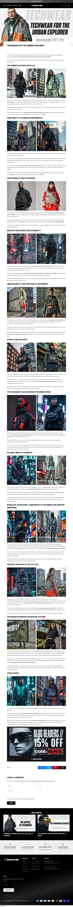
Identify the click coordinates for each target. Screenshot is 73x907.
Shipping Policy (36, 869)
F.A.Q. (24, 864)
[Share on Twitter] (48, 767)
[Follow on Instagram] (8, 896)
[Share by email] (62, 767)
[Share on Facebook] (41, 767)
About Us (25, 866)
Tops (4, 5)
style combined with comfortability (46, 608)
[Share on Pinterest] (55, 767)
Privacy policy (35, 861)
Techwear (59, 55)
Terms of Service (47, 781)
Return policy (35, 866)
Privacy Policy (37, 781)
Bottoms (9, 5)
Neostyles (14, 5)
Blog (24, 861)
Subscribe (8, 890)
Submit (11, 803)
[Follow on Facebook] (4, 896)
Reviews (25, 871)
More (20, 5)
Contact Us (25, 869)
